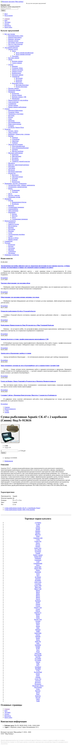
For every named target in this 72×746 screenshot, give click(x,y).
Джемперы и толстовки (15, 114)
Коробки (11, 227)
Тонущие (15, 192)
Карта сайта (8, 27)
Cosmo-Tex (37, 541)
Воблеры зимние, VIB (19, 97)
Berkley (38, 533)
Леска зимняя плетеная (23, 54)
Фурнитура (11, 173)
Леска (14, 51)
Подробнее (4, 278)
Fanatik (38, 553)
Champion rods (37, 538)
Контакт (37, 691)
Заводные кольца (17, 176)
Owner (38, 609)
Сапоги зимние (17, 63)
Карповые (15, 154)
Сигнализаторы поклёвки (16, 234)
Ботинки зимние (17, 61)
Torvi (37, 650)
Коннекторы (16, 182)
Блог (6, 20)
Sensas (38, 626)
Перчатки (11, 120)
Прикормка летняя (14, 197)
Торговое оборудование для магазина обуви (15, 283)
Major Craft (37, 589)
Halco (38, 565)
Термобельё (15, 76)
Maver (38, 592)
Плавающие (16, 190)
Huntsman (38, 572)
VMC (38, 663)
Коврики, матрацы (14, 39)
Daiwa (38, 543)
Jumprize (38, 578)
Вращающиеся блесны (19, 202)
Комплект (19, 81)
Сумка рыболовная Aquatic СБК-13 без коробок (19, 509)
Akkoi (38, 526)
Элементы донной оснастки (21, 161)
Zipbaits (38, 677)
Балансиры (15, 93)
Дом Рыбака (38, 687)
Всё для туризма (9, 34)
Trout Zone (38, 653)
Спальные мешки (13, 46)
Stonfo (38, 638)
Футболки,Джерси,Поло (16, 127)
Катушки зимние (13, 58)
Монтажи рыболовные (15, 153)
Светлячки (11, 168)
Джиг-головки (13, 132)
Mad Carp (38, 587)
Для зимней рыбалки (11, 47)
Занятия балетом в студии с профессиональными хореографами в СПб (24, 339)
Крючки (10, 136)
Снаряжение (12, 103)
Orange (38, 606)
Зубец (38, 689)
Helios (38, 570)
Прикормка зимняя (14, 90)
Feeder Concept (38, 555)
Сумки (10, 236)
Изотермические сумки (15, 36)
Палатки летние (13, 41)
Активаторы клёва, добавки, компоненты (21, 185)
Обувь (10, 59)
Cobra (38, 539)
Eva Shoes (38, 550)
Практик (38, 696)
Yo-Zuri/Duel (38, 672)
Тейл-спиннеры (13, 210)
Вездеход (38, 682)
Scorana (38, 621)
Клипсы (14, 180)
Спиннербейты (13, 209)
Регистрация (8, 15)
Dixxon (38, 545)
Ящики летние (13, 239)
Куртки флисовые (21, 86)
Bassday (37, 531)
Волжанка (38, 684)
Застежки (15, 178)
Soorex (38, 635)
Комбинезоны (16, 73)
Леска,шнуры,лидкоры (15, 144)
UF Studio (38, 658)
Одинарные (16, 139)
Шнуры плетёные (17, 151)
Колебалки (15, 204)
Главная (7, 19)
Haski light (38, 567)
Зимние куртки (17, 71)
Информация (8, 461)
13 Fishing (38, 522)
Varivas (38, 662)
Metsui (38, 597)
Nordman (38, 601)
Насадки (14, 216)
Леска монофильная (18, 146)
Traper (38, 652)
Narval (38, 599)
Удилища (7, 243)
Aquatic (6, 412)
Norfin (38, 602)
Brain (38, 536)
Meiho (38, 594)
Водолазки (19, 78)
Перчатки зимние (17, 75)
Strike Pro (38, 641)
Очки (10, 119)
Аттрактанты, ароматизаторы (17, 187)
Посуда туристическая (15, 44)
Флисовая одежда (17, 83)
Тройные (15, 143)
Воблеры (11, 205)
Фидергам (11, 170)
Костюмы (11, 115)
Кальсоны (19, 80)
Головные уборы (17, 68)
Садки (10, 233)
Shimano (37, 629)
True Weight (38, 655)
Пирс (38, 694)
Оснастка (7, 129)
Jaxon (38, 573)
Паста (10, 193)
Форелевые (11, 212)
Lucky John (37, 585)
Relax (38, 616)
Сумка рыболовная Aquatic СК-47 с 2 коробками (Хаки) (22, 508)
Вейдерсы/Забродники (15, 110)
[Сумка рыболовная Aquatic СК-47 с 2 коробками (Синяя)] (10, 442)
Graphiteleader (38, 563)
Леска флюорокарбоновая (20, 148)
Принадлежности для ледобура (18, 100)
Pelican (38, 611)
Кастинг (11, 246)
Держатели (11, 222)
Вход (6, 14)
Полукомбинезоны (14, 122)
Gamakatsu (38, 560)
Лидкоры (15, 149)
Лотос (38, 692)
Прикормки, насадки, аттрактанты (15, 183)
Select (38, 624)
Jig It (37, 575)
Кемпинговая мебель (15, 37)
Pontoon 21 (37, 612)
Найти (3, 10)
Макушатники (16, 156)
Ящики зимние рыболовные (17, 107)
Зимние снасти (13, 49)
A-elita (38, 524)
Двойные (15, 137)
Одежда (10, 64)
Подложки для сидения (15, 42)
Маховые (11, 249)
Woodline (38, 668)
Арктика (38, 680)
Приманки (11, 92)
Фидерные (15, 159)
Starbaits (37, 636)
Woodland (38, 667)
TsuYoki (37, 657)
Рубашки (11, 126)
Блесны (10, 200)
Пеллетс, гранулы (14, 195)
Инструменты (12, 226)
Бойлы (10, 188)
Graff (37, 561)
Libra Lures (37, 582)
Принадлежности (10, 221)
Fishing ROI (38, 556)
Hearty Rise (37, 568)
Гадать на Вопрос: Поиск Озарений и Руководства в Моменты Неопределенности (28, 381)
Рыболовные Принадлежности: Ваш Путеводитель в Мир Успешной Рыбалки (27, 325)
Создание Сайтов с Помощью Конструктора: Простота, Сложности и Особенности (29, 395)
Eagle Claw (37, 548)
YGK (38, 670)
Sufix (37, 643)
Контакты (7, 25)
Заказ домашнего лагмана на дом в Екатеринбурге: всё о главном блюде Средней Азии (30, 365)
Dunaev (38, 546)
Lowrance (38, 584)
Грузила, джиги (13, 131)
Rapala (38, 614)
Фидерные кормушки (15, 171)
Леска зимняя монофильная (24, 52)
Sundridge (38, 645)
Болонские (11, 244)
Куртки (10, 117)
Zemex (38, 674)
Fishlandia (38, 558)
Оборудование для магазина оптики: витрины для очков (20, 297)
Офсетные (15, 141)
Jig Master (38, 577)
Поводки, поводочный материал (18, 165)
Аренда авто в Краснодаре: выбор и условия (16, 353)
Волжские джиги (37, 685)
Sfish (37, 628)
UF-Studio (38, 660)
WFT (37, 665)
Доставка (7, 22)
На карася (15, 158)
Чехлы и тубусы (13, 238)
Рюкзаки (11, 231)
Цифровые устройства (11, 255)
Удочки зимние (13, 105)
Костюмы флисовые (22, 85)
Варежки (15, 66)
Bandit (38, 529)
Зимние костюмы (17, 69)
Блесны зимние (17, 95)
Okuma (38, 604)
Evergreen (38, 551)
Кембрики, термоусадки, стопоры (19, 134)
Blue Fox (38, 534)
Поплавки (15, 56)
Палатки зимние (13, 88)
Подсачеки (11, 229)
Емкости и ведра (13, 224)
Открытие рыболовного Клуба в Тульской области (18, 311)
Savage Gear (38, 619)
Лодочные (11, 248)
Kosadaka (38, 580)
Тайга (38, 699)
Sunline (38, 646)
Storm (38, 640)
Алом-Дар (38, 679)
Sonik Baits (37, 633)
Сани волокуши (13, 102)
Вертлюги (15, 175)
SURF (38, 648)
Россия (38, 697)
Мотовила (11, 163)
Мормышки (16, 98)
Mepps (38, 595)
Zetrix (38, 675)
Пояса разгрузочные (14, 124)
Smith (38, 631)
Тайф (38, 701)
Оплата (6, 24)
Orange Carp (38, 607)
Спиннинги (12, 251)
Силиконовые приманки (16, 207)
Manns (38, 590)
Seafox (38, 623)
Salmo (38, 618)
